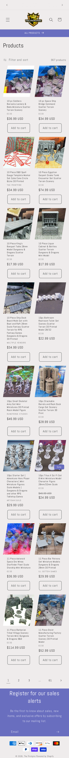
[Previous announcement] (7, 5)
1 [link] (8, 680)
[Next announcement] (62, 5)
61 (50, 680)
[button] (8, 19)
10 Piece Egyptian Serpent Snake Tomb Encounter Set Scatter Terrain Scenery (50, 177)
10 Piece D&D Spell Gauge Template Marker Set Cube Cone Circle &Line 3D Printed (18, 177)
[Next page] (60, 680)
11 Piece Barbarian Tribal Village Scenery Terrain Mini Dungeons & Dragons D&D (18, 634)
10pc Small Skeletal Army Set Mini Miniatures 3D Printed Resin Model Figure (18, 405)
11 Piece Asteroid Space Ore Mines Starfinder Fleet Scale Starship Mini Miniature (18, 563)
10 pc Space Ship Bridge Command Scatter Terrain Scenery (47, 105)
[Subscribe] (57, 731)
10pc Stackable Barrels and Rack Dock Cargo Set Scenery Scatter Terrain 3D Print (50, 407)
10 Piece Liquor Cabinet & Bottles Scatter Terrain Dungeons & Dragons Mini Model (49, 249)
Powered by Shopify (45, 756)
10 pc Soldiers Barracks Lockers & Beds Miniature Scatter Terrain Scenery (18, 105)
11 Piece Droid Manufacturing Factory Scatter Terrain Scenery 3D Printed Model (50, 636)
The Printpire (30, 756)
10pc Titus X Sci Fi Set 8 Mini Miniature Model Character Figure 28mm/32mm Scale (50, 480)
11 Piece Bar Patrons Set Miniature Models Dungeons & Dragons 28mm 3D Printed (49, 563)
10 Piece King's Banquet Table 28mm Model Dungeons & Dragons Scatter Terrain (17, 249)
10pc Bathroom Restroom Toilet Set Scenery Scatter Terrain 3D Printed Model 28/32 (49, 323)
